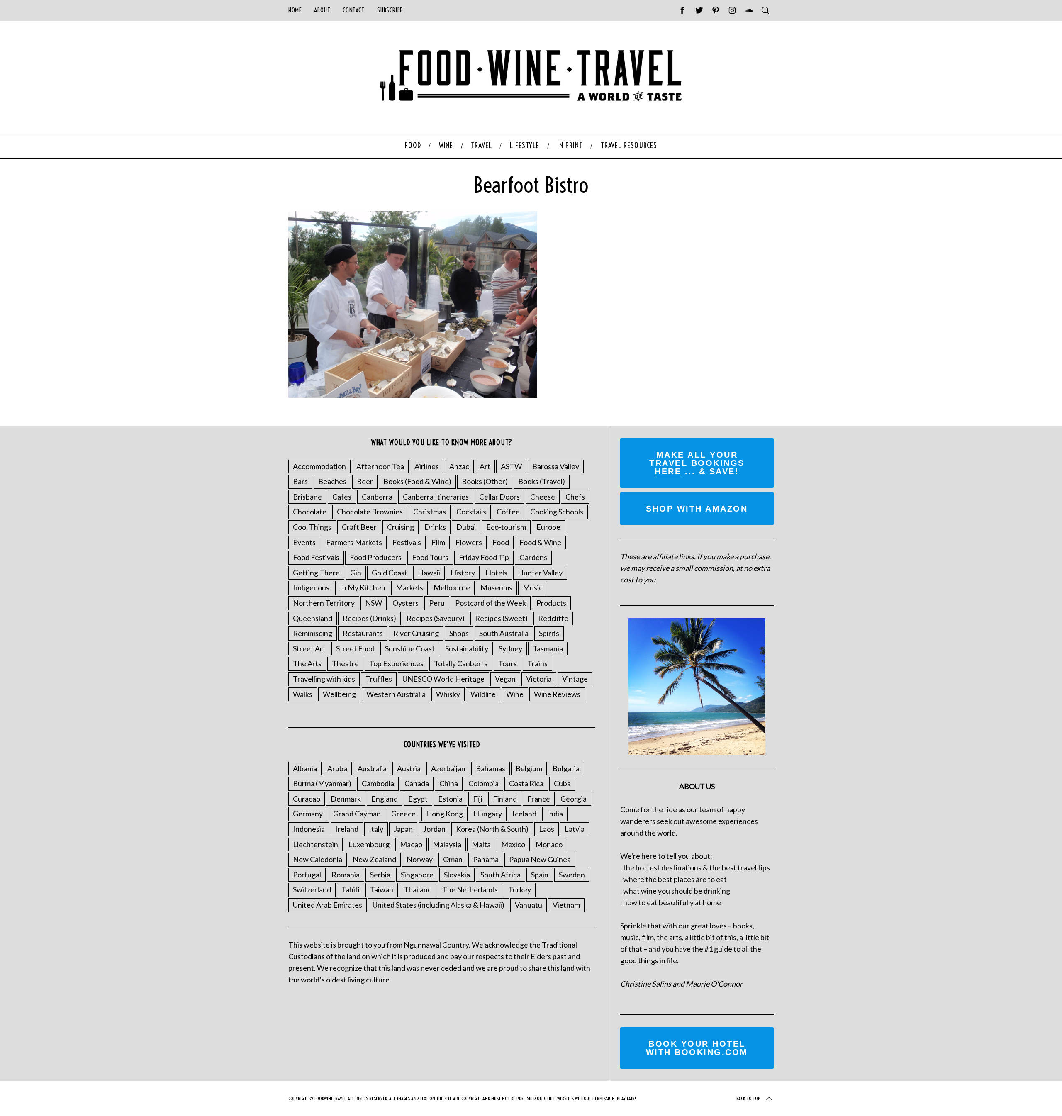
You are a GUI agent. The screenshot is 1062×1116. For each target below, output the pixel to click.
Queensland (312, 618)
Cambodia (378, 783)
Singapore (417, 874)
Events (304, 542)
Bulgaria (566, 768)
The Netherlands (470, 889)
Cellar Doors (499, 496)
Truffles (378, 678)
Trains (537, 663)
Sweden (572, 874)
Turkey (519, 889)
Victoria (539, 678)
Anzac (459, 466)
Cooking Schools (556, 511)
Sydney (510, 648)
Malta (481, 844)
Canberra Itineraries (436, 496)
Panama (486, 859)
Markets (409, 587)
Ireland (346, 828)
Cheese (542, 496)
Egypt (418, 798)
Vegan (505, 678)
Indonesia (309, 828)
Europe (548, 526)
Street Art (309, 648)
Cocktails (471, 511)
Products (551, 602)
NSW (373, 602)
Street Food (355, 648)
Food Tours (430, 557)
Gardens (533, 557)
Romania (345, 874)
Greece (403, 813)
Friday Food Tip (484, 557)
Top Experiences (396, 663)
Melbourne (452, 587)
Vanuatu (528, 904)
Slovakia (457, 874)
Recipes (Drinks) (369, 618)
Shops (459, 633)
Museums (496, 587)
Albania (305, 768)
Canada (416, 783)
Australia (372, 768)
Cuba (562, 783)
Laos (546, 828)
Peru (437, 602)
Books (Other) (485, 481)
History (463, 572)
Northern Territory (324, 602)
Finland (505, 798)
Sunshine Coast (410, 648)
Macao (411, 844)
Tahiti (350, 889)
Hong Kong (444, 813)
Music (533, 587)
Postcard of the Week (490, 602)
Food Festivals (316, 557)
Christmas (429, 511)
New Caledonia (317, 859)
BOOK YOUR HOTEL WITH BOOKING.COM (697, 1048)
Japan (403, 828)
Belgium (529, 768)
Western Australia (396, 694)
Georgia (573, 798)
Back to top (748, 1098)
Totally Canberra (461, 663)
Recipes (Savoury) (436, 618)
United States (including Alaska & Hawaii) (438, 904)
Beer (365, 481)
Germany (308, 813)
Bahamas (490, 768)
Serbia (380, 874)
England (384, 798)
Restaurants (363, 633)
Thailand (418, 889)
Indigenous (311, 587)
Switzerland (312, 889)
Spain (539, 874)
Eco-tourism (506, 526)
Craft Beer (359, 526)
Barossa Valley (555, 466)
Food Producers (376, 557)
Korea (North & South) (492, 828)
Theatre (345, 663)
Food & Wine (540, 542)
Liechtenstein (315, 844)
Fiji (477, 798)
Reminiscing (312, 633)
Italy (376, 828)
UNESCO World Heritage (443, 678)
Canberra (377, 496)
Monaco (549, 844)
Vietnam (566, 904)
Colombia (483, 783)
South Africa (500, 874)
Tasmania (548, 648)
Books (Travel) (541, 481)
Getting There (316, 572)
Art (485, 466)
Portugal (307, 874)
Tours (507, 663)
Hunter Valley (540, 572)
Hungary (487, 813)
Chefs (575, 496)
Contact (353, 10)
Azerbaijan (448, 768)
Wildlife (483, 694)
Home (295, 10)
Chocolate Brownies (370, 511)
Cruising (400, 526)
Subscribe (390, 10)
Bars (300, 481)
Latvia (575, 828)
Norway (420, 859)
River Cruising (416, 633)
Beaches (332, 481)
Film (438, 542)
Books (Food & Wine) (417, 481)
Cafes (341, 496)
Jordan (434, 828)
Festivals (406, 542)
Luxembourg (369, 844)
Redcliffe (553, 618)
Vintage (575, 678)
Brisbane (307, 496)
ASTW (511, 466)
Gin (355, 572)
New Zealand (374, 859)
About (322, 10)
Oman (453, 859)
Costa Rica (526, 783)
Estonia (450, 798)
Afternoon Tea (380, 466)
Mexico (513, 844)
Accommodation (319, 466)
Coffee (508, 511)
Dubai (466, 526)
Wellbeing (339, 694)
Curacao (306, 798)
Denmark (346, 798)
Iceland (524, 813)
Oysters (405, 602)
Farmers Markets (354, 542)
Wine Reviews (557, 694)
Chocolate (309, 511)
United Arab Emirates (327, 904)
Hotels (496, 572)
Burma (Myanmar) (322, 783)
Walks (302, 694)
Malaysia (447, 844)
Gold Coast (389, 572)
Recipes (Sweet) (501, 618)
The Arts (307, 663)
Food (500, 542)
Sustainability (466, 648)
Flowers (468, 542)
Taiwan (381, 889)
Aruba (337, 768)
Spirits (549, 633)
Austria (409, 768)
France (538, 798)
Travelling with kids (324, 678)
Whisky (448, 694)
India (555, 813)
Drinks (435, 526)
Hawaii (429, 572)
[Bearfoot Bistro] (412, 395)
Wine (515, 694)
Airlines (426, 466)
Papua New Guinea (540, 859)
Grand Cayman (357, 813)
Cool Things (312, 526)
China (448, 783)
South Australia (504, 633)
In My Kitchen (362, 587)
